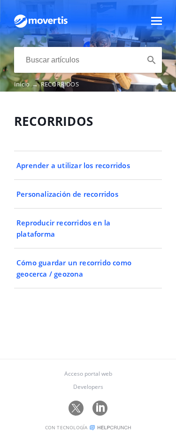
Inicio (26, 84)
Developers (88, 387)
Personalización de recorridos (67, 194)
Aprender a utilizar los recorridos (73, 165)
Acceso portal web (88, 374)
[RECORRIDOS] (41, 25)
